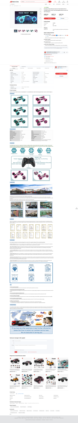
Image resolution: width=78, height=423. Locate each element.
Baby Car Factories (29, 410)
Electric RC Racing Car (23, 406)
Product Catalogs (21, 393)
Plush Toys (11, 398)
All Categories (12, 4)
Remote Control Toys (16, 5)
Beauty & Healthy (41, 396)
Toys (12, 5)
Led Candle (11, 396)
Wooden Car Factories (22, 410)
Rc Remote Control (41, 410)
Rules (67, 4)
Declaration (47, 419)
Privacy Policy (51, 419)
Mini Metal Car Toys (56, 396)
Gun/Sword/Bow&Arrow (27, 398)
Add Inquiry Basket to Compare (26, 34)
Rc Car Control (52, 410)
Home (10, 5)
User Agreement (43, 419)
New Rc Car (47, 410)
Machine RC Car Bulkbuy (22, 412)
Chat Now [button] (62, 18)
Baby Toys (55, 398)
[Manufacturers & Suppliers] (14, 2)
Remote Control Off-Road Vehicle (14, 406)
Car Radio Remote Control (13, 412)
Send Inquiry (50, 18)
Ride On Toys (40, 395)
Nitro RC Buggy (30, 406)
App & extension (58, 4)
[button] (51, 68)
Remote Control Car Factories (14, 410)
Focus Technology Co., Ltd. (34, 419)
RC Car (20, 5)
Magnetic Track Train (12, 395)
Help (53, 4)
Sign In (45, 62)
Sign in (67, 2)
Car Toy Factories (35, 410)
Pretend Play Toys (56, 395)
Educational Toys (41, 398)
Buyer (49, 4)
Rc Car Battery (57, 410)
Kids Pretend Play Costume (27, 396)
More (10, 414)
